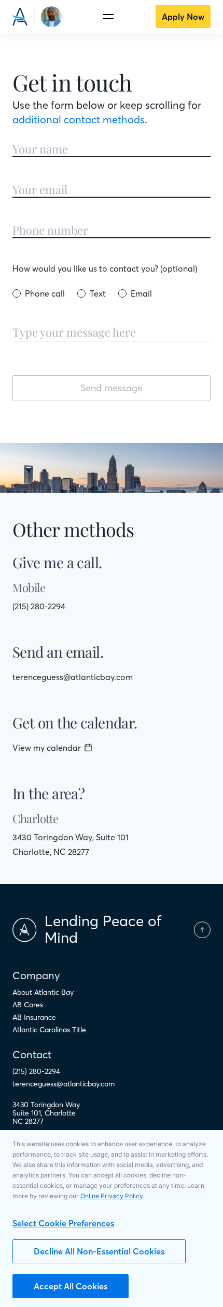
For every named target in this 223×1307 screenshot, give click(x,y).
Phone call (45, 293)
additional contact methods (78, 119)
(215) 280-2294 (38, 606)
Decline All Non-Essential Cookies (99, 1251)
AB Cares (27, 1005)
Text (98, 293)
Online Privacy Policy (111, 1196)
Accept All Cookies (70, 1286)
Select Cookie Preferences (63, 1223)
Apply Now (183, 16)
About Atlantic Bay (43, 992)
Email (141, 293)
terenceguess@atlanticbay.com (72, 677)
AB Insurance (34, 1017)
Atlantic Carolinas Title (49, 1030)
